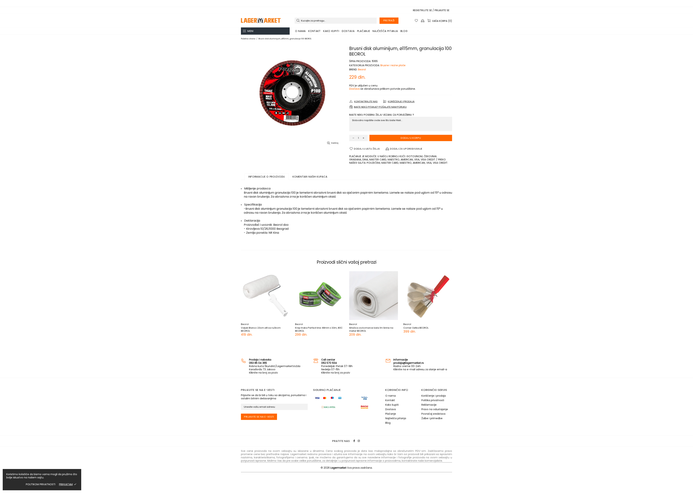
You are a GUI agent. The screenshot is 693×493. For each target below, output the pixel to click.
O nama (390, 395)
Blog (388, 422)
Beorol (362, 69)
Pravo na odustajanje (434, 409)
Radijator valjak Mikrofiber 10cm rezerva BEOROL (277, 329)
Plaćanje (390, 413)
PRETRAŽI (389, 20)
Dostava (354, 88)
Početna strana (248, 38)
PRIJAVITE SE (442, 10)
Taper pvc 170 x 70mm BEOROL (433, 327)
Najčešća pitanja (395, 418)
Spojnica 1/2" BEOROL (374, 327)
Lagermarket (261, 20)
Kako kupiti (392, 404)
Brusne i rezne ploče (393, 65)
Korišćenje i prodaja (433, 395)
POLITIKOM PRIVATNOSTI (40, 484)
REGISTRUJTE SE (422, 10)
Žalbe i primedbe (432, 418)
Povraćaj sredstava (433, 413)
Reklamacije (429, 404)
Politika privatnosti (432, 400)
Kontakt (390, 400)
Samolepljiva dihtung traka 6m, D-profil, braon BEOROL (331, 329)
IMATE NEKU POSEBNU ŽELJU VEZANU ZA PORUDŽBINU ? (381, 114)
